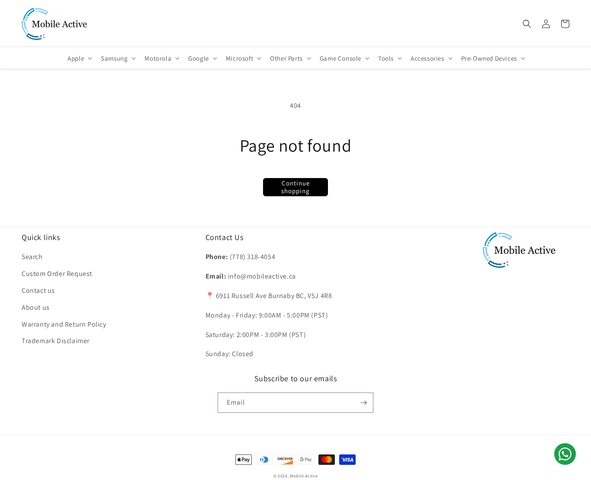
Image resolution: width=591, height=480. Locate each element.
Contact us (38, 290)
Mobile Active (304, 476)
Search (32, 256)
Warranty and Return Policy (64, 324)
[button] (526, 23)
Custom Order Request (57, 273)
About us (36, 307)
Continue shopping (295, 187)
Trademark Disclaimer (56, 340)
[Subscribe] (363, 402)
